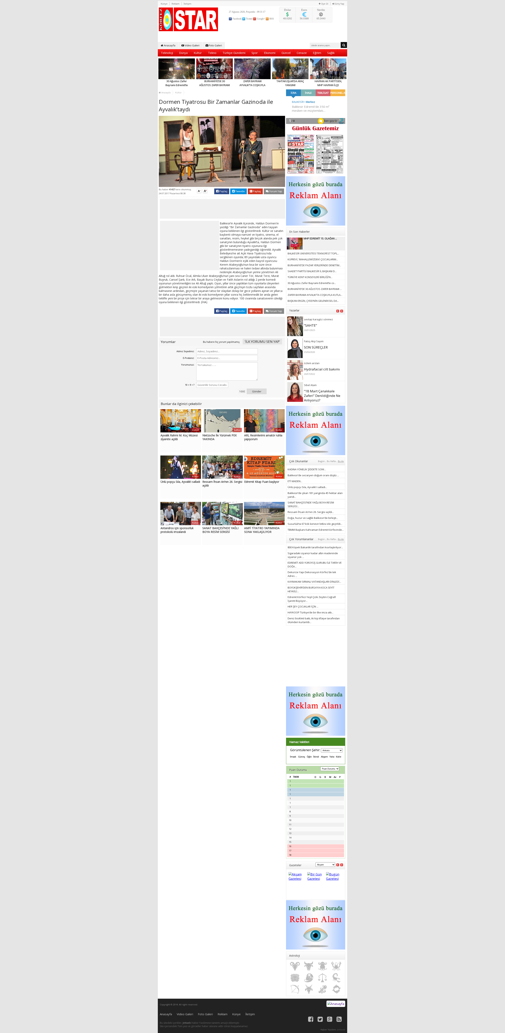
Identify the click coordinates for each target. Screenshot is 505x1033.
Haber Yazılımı (328, 1029)
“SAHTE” (310, 325)
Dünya (183, 53)
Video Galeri (191, 45)
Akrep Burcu (336, 977)
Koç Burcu (295, 966)
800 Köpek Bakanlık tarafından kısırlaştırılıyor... (315, 547)
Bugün (321, 461)
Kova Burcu (322, 989)
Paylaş (223, 191)
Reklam (176, 3)
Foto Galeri (215, 45)
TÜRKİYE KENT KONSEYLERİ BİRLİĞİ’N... (310, 277)
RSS (271, 18)
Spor (255, 53)
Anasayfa (169, 45)
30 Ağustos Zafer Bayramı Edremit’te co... (312, 283)
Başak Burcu (309, 977)
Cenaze (302, 53)
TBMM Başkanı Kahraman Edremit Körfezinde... (316, 529)
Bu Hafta (331, 461)
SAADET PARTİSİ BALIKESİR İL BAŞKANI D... (312, 271)
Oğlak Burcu (309, 989)
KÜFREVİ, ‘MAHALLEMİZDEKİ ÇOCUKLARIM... (313, 259)
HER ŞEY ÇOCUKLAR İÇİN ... (303, 606)
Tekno (212, 53)
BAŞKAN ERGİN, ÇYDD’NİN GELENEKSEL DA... (313, 301)
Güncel (286, 53)
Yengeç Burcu (336, 966)
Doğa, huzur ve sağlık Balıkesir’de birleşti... (313, 518)
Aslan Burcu (295, 977)
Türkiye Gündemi (234, 53)
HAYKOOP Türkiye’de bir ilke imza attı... (310, 612)
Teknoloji (167, 53)
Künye (164, 3)
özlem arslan (312, 363)
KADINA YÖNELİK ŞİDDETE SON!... (307, 469)
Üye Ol (324, 3)
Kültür (198, 53)
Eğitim (317, 53)
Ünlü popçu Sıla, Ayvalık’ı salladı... (307, 487)
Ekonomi (269, 53)
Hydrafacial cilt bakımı (322, 369)
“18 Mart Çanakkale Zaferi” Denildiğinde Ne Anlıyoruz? (322, 395)
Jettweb (187, 1023)
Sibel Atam (310, 385)
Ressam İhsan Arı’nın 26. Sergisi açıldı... (311, 512)
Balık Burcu (336, 989)
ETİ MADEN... (295, 481)
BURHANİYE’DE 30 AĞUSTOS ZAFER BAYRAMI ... (315, 289)
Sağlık (331, 53)
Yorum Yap (275, 191)
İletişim (187, 3)
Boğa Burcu (309, 966)
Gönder (256, 391)
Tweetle (240, 191)
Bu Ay (341, 461)
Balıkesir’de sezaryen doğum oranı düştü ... (313, 475)
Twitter (248, 18)
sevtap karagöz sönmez (318, 319)
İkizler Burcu (322, 966)
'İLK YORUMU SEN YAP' (262, 341)
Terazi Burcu (322, 977)
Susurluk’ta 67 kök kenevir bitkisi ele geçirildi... (315, 524)
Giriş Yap (339, 3)
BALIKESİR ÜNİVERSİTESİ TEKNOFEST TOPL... (313, 253)
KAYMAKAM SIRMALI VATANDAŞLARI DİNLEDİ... (314, 581)
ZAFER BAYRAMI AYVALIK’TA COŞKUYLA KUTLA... (315, 295)
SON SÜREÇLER (316, 347)
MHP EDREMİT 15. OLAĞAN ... (320, 238)
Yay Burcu (295, 989)
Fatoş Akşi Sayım (314, 341)
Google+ (260, 18)
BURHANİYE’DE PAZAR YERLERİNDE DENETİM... (314, 265)
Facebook (237, 18)
